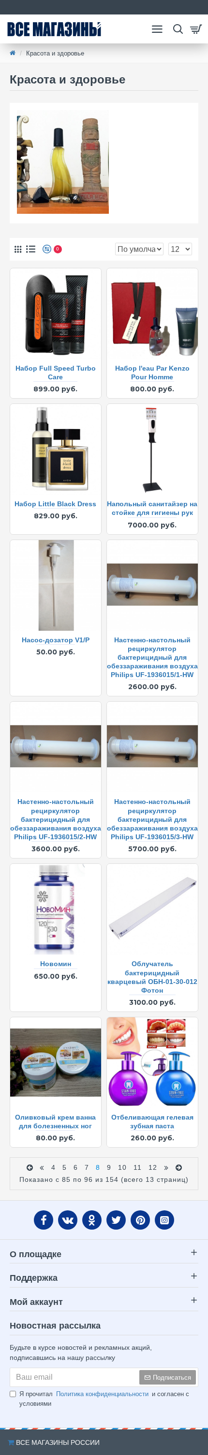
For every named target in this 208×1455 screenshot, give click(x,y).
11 (138, 1167)
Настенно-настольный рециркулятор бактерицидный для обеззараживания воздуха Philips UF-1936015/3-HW (152, 819)
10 (122, 1167)
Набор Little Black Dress (55, 504)
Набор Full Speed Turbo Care (55, 372)
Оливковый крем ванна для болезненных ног (55, 1121)
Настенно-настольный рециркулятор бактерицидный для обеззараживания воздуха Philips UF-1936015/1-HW (152, 657)
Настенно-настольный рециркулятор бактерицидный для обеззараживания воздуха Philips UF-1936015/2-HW (55, 819)
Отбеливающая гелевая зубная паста (152, 1121)
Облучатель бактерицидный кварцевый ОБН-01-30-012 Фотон (152, 977)
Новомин (55, 964)
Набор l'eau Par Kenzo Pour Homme (152, 372)
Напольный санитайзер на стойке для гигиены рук (152, 508)
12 (153, 1167)
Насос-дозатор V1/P (55, 640)
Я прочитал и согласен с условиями (104, 1398)
